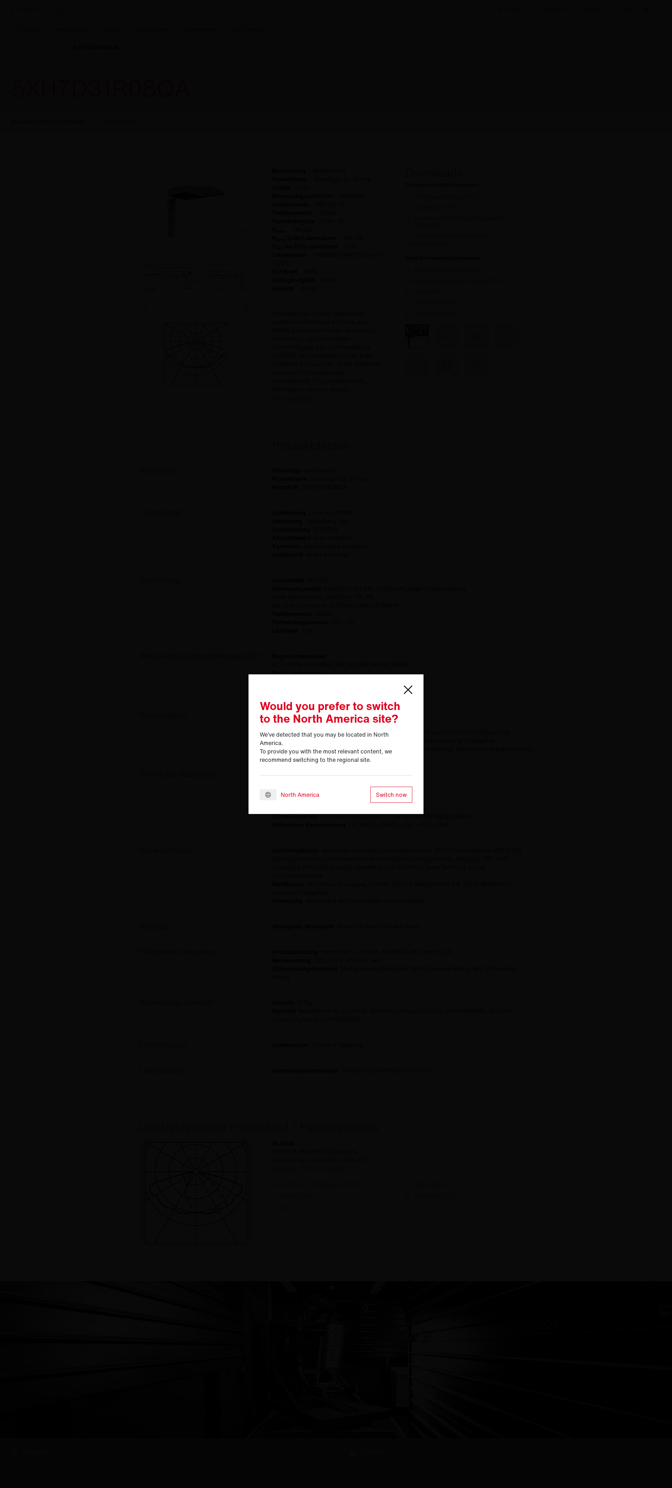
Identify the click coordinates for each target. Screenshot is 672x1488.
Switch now (391, 795)
